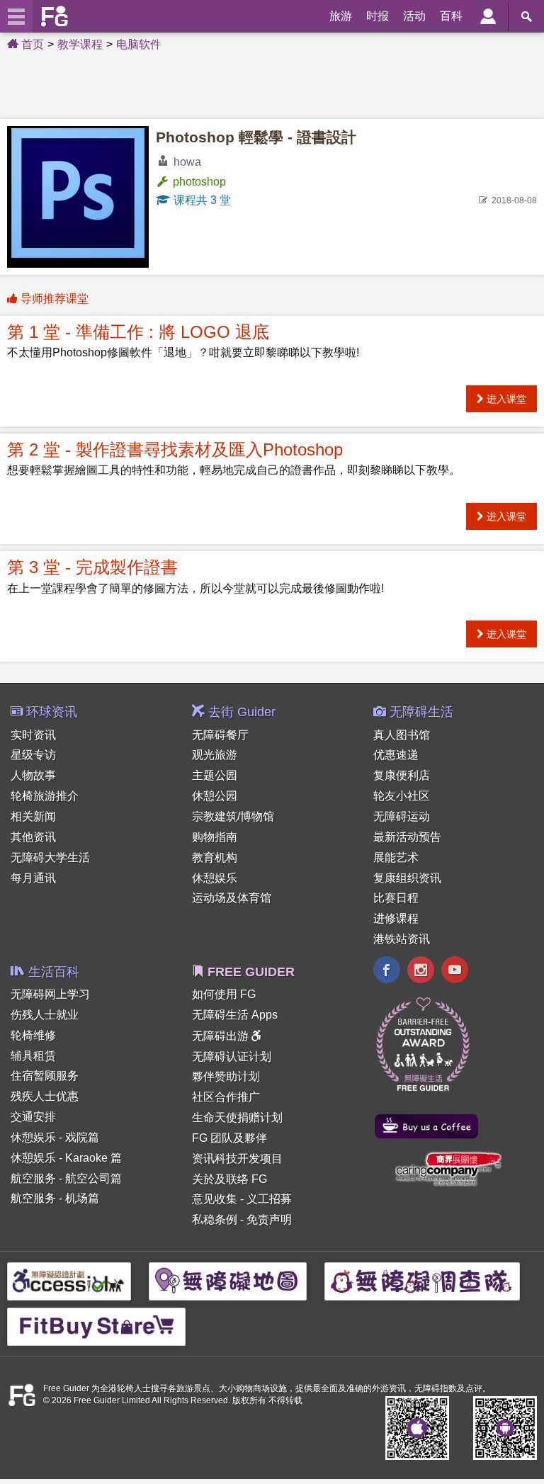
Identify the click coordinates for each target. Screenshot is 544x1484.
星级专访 (33, 755)
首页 (31, 44)
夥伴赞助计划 (226, 1076)
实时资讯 (33, 735)
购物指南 (214, 837)
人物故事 (33, 775)
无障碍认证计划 (231, 1056)
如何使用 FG (224, 994)
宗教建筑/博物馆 (233, 816)
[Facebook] (386, 971)
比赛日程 (396, 898)
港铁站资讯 (401, 939)
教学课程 (80, 44)
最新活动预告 (407, 837)
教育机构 (214, 857)
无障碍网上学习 (50, 994)
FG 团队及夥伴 (229, 1138)
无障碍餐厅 (220, 735)
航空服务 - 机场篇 (55, 1198)
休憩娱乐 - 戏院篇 (55, 1137)
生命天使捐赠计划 (237, 1117)
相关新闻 (33, 816)
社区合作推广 (226, 1097)
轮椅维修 (33, 1035)
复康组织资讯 (407, 878)
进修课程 (396, 918)
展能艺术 (396, 857)
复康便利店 (401, 775)
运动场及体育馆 (231, 898)
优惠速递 (396, 755)
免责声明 (269, 1219)
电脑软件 (139, 44)
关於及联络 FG (229, 1179)
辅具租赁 (33, 1056)
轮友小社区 (401, 796)
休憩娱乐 (214, 878)
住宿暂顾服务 (45, 1076)
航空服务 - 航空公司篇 (66, 1178)
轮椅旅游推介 (45, 796)
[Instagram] (420, 971)
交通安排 (33, 1117)
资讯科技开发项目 (237, 1158)
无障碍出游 (221, 1036)
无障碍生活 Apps (235, 1015)
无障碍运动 (401, 816)
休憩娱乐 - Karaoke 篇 (66, 1158)
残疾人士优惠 (45, 1096)
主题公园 (214, 775)
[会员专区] (488, 16)
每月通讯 (33, 878)
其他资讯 (33, 837)
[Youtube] (454, 971)
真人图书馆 (401, 735)
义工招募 (269, 1199)
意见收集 (214, 1199)
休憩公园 (214, 796)
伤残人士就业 (45, 1015)
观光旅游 (214, 755)
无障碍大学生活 (50, 857)
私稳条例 (214, 1219)
